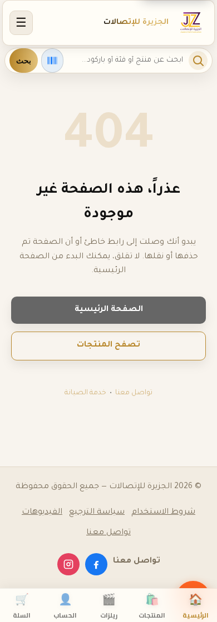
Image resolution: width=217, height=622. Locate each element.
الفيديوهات (42, 512)
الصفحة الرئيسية (109, 309)
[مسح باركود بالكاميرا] (52, 60)
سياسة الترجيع (97, 512)
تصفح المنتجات (108, 345)
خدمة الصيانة (85, 393)
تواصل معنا (133, 393)
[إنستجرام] (68, 564)
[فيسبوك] (96, 564)
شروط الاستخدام (163, 512)
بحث (23, 60)
